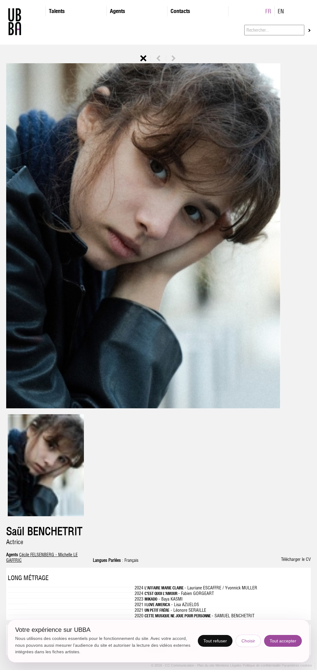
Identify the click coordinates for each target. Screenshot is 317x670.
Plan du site (206, 666)
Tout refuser (215, 640)
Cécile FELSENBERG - (38, 554)
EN (281, 11)
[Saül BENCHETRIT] (46, 514)
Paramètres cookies (297, 666)
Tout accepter (283, 640)
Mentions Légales (229, 666)
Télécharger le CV (296, 559)
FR (268, 11)
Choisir (248, 640)
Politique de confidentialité (262, 666)
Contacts (180, 11)
